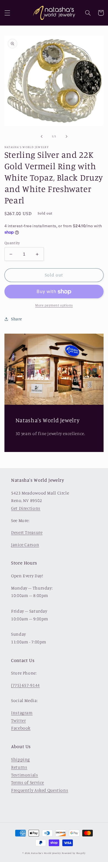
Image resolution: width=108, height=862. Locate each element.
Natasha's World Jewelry (46, 852)
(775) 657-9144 (25, 685)
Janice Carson (25, 544)
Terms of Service (27, 782)
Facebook (20, 728)
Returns (19, 767)
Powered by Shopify (74, 852)
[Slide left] (41, 136)
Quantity (12, 243)
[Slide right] (66, 136)
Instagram (22, 712)
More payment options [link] (54, 305)
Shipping (20, 759)
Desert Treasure (26, 532)
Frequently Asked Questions (39, 790)
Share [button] (16, 318)
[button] (7, 12)
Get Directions (25, 508)
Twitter (18, 720)
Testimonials (24, 775)
